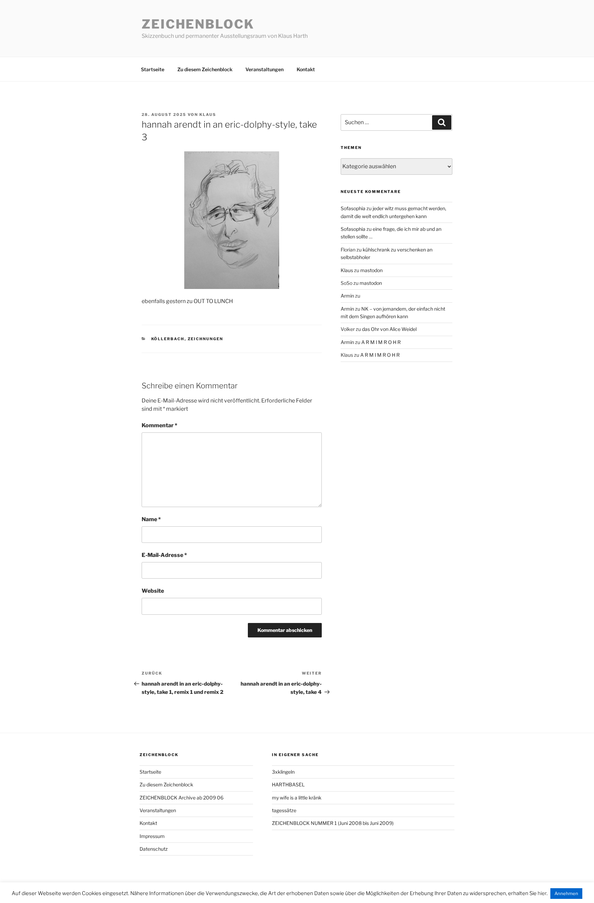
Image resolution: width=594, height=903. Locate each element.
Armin (347, 296)
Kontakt (306, 69)
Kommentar (159, 425)
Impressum (152, 836)
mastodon (371, 270)
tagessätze (284, 810)
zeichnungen (205, 338)
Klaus (207, 114)
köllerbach (168, 338)
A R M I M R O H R (381, 342)
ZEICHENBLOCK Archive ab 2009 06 (181, 797)
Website (153, 591)
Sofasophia (353, 208)
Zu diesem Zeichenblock (204, 69)
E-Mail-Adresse (164, 555)
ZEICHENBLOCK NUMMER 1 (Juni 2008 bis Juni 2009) (333, 823)
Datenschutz (154, 849)
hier (542, 893)
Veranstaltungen (264, 69)
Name (151, 519)
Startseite (152, 69)
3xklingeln (283, 772)
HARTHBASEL (288, 784)
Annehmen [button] (566, 893)
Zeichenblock (198, 24)
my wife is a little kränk (296, 797)
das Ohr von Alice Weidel (389, 329)
